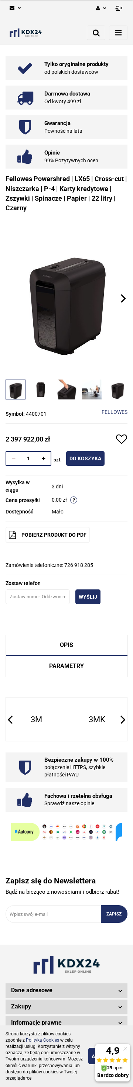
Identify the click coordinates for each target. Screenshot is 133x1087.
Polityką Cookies (42, 1040)
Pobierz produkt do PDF (53, 535)
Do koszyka (85, 458)
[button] (119, 8)
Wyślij (88, 597)
